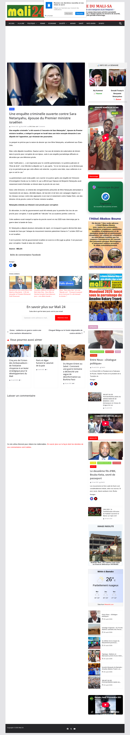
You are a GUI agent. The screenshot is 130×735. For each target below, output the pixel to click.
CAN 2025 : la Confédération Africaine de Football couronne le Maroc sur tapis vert (111, 512)
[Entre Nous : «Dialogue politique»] (105, 339)
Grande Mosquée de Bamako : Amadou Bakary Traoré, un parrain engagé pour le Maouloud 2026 (112, 668)
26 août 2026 (108, 619)
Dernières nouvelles (97, 351)
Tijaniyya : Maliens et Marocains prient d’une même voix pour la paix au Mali (112, 655)
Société (62, 23)
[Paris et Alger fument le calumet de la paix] (46, 346)
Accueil (12, 23)
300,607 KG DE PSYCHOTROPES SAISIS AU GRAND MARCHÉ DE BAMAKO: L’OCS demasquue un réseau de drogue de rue (112, 400)
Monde (73, 23)
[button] (36, 23)
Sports (101, 23)
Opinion (118, 351)
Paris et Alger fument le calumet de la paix (44, 363)
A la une (21, 23)
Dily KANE (24, 126)
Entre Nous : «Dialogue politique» (103, 361)
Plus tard (69, 13)
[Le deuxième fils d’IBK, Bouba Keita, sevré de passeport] (105, 451)
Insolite (93, 466)
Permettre (79, 13)
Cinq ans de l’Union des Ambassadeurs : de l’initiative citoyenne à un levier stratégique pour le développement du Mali (19, 368)
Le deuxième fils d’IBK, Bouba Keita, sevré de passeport (103, 474)
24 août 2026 (108, 685)
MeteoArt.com (109, 604)
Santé (81, 23)
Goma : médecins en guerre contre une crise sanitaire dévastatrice (25, 331)
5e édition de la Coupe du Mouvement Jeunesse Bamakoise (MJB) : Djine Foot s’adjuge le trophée (111, 642)
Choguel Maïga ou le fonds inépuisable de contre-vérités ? (65, 331)
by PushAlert (50, 15)
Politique (31, 23)
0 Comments (41, 126)
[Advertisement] (65, 47)
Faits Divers (91, 23)
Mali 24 (21, 727)
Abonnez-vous (62, 318)
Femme (42, 23)
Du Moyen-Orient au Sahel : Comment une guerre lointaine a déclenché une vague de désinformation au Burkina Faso (72, 371)
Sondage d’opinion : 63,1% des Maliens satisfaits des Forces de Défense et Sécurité (112, 628)
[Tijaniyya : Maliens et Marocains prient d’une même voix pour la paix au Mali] (94, 656)
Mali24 (103, 367)
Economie (52, 23)
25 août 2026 (108, 645)
